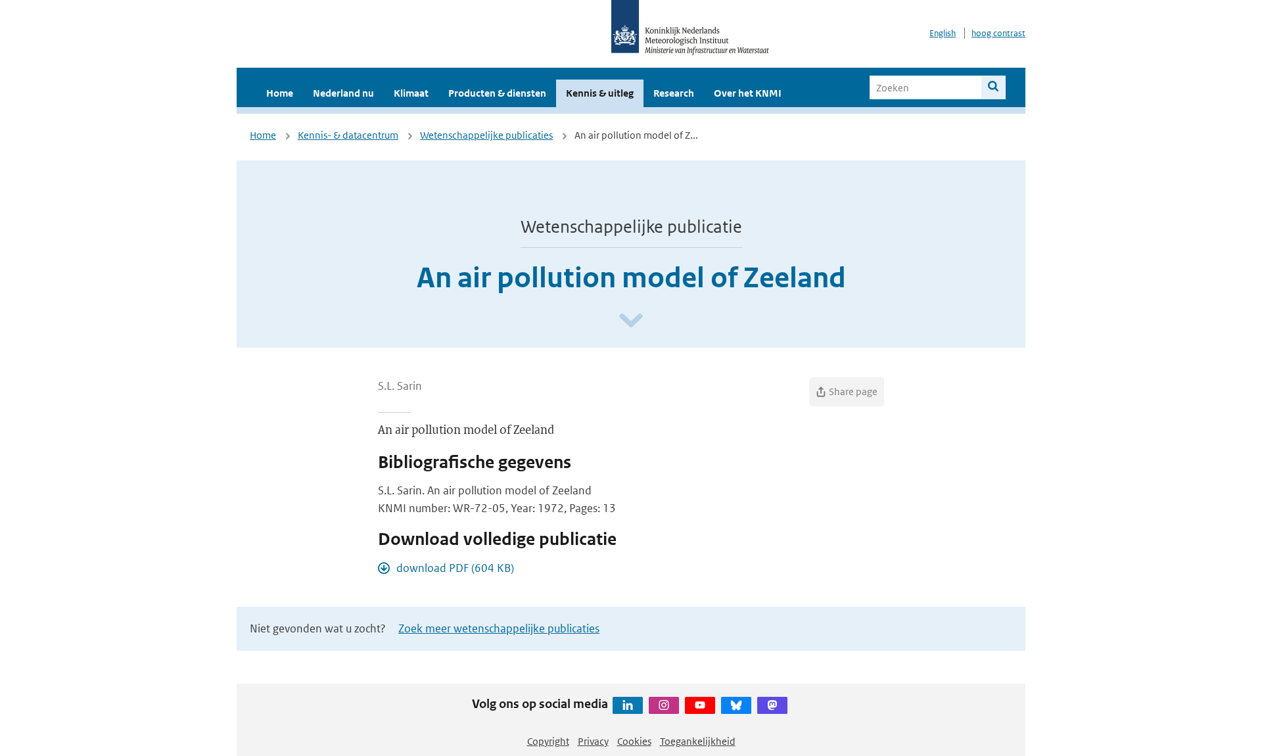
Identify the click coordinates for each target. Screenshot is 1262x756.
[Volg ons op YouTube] (700, 705)
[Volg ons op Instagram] (664, 705)
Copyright (548, 741)
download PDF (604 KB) (455, 568)
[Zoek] (993, 87)
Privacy (593, 741)
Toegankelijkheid (698, 741)
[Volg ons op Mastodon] (772, 705)
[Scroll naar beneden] (631, 321)
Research (673, 93)
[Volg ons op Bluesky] (736, 705)
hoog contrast (998, 33)
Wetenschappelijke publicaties (486, 135)
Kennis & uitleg (600, 93)
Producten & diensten (497, 93)
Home (279, 93)
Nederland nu (343, 93)
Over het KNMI (748, 93)
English (942, 33)
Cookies (634, 741)
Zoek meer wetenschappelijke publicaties (498, 628)
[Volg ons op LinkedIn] (627, 705)
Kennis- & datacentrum (348, 135)
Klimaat (411, 93)
